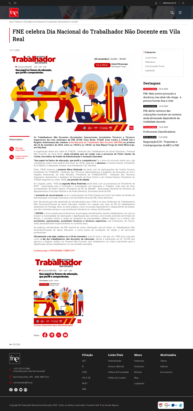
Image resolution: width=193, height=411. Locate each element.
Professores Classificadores (159, 131)
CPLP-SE (86, 378)
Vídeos (163, 361)
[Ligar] (10, 3)
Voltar (16, 344)
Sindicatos (139, 366)
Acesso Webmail (116, 366)
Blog (136, 378)
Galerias (164, 366)
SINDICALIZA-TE (169, 3)
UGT (84, 361)
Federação (139, 361)
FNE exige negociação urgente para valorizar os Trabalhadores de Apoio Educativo (22, 149)
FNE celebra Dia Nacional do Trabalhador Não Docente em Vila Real (51, 22)
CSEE (84, 372)
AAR (84, 389)
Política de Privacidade (118, 372)
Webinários (150, 62)
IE (83, 366)
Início (11, 22)
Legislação (150, 70)
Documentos (166, 372)
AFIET (85, 383)
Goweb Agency (112, 405)
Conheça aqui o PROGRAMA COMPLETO (54, 250)
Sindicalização (114, 361)
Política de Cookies (117, 378)
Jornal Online (151, 58)
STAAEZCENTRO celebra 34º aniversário (21, 157)
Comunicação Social (154, 66)
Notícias (18, 22)
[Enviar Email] (15, 3)
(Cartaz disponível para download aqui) (53, 325)
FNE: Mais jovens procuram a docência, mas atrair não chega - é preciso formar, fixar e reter (162, 97)
